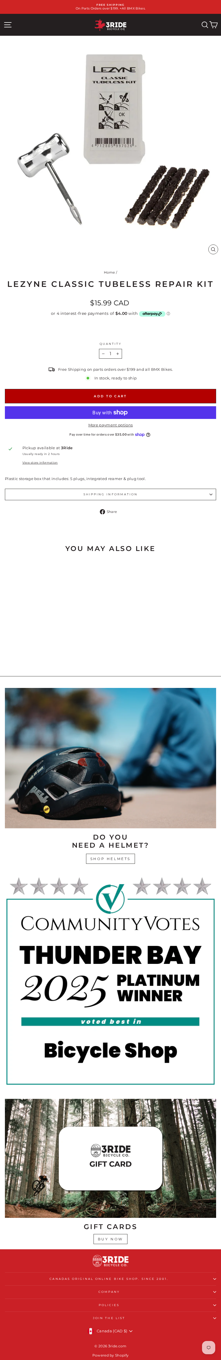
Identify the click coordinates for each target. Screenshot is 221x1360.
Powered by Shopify (110, 1355)
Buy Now (110, 1239)
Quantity (111, 344)
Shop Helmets (110, 859)
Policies (109, 1305)
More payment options (110, 425)
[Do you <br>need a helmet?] (110, 758)
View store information (40, 462)
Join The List (109, 1318)
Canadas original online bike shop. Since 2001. (108, 1279)
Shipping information (110, 494)
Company (109, 1292)
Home (109, 272)
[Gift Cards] (110, 1158)
